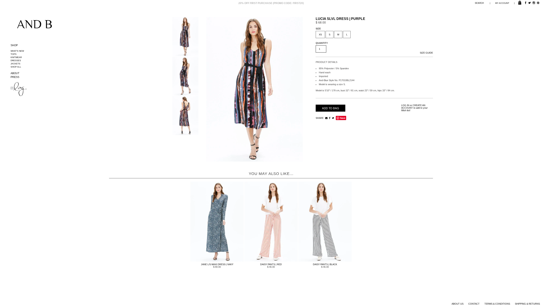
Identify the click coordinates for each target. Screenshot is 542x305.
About (15, 73)
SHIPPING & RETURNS (527, 303)
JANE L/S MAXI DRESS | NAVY (217, 264)
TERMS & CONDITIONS (497, 303)
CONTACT (474, 303)
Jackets (15, 63)
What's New (17, 51)
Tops (14, 54)
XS (320, 34)
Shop (14, 45)
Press (15, 77)
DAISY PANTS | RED (271, 264)
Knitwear (16, 57)
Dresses (16, 60)
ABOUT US (457, 303)
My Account (502, 3)
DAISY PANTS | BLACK (325, 264)
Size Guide (426, 52)
